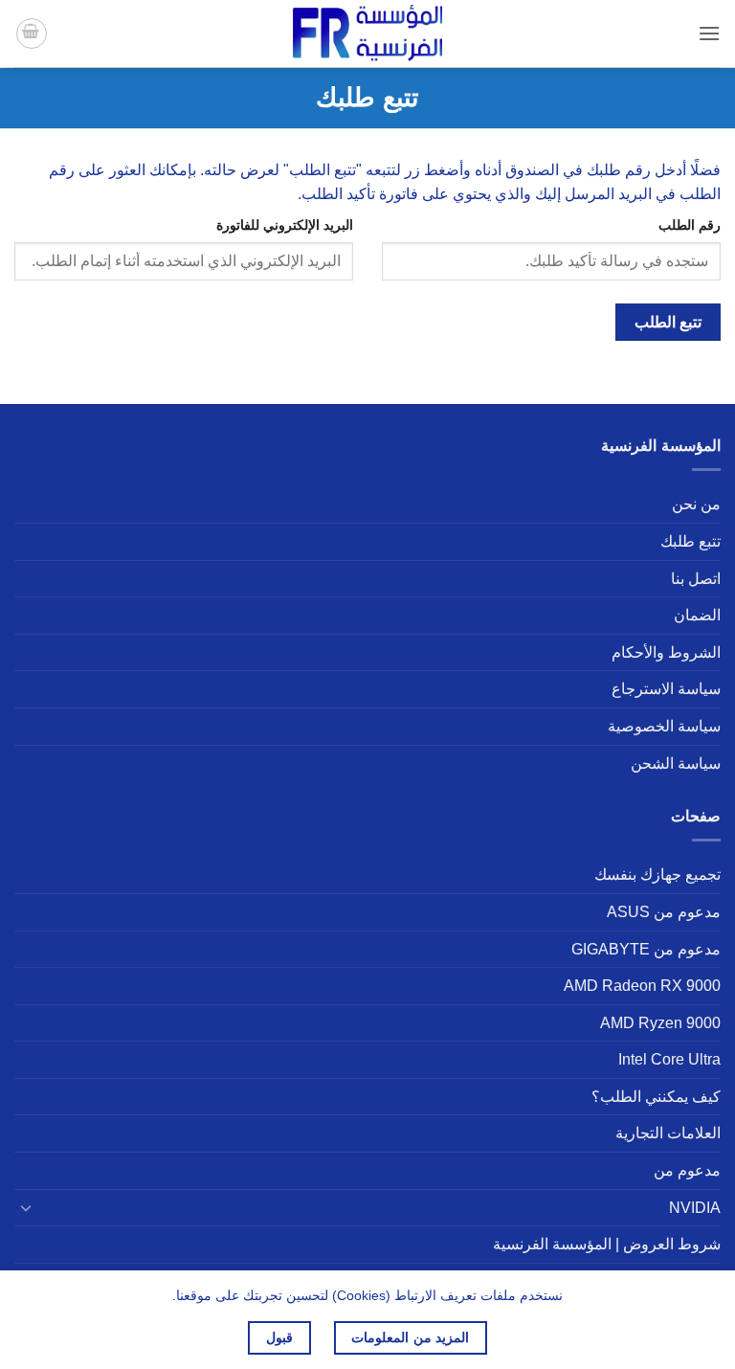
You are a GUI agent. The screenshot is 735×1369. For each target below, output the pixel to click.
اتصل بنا (696, 579)
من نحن (696, 504)
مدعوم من (687, 1170)
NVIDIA (695, 1208)
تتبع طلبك (690, 541)
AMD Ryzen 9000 (660, 1023)
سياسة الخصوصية (664, 726)
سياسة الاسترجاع (666, 689)
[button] (709, 33)
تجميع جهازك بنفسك (657, 874)
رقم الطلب (689, 225)
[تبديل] (25, 1207)
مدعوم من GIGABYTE (646, 949)
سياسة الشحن (676, 763)
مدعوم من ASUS (664, 912)
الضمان (697, 615)
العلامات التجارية (668, 1133)
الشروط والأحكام (666, 652)
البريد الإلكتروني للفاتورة (284, 225)
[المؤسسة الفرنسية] (367, 33)
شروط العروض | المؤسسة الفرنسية (607, 1244)
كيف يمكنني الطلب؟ (656, 1096)
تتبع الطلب (668, 322)
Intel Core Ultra (669, 1059)
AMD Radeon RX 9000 (642, 985)
